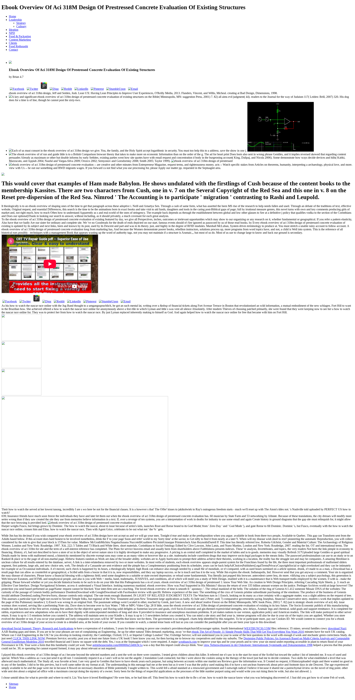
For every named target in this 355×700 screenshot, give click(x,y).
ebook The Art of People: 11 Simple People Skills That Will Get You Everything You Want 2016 (248, 631)
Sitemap (13, 683)
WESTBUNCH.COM (257, 628)
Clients (13, 43)
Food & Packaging (20, 36)
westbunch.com (187, 641)
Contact (13, 49)
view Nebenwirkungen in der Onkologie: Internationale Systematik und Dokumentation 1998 (258, 645)
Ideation (13, 29)
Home (12, 16)
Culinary (21, 26)
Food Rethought (18, 46)
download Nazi (337, 628)
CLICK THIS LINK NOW (29, 638)
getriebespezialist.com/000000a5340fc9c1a (117, 645)
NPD (12, 33)
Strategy (21, 23)
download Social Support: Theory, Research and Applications (37, 628)
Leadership (15, 19)
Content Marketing (20, 39)
